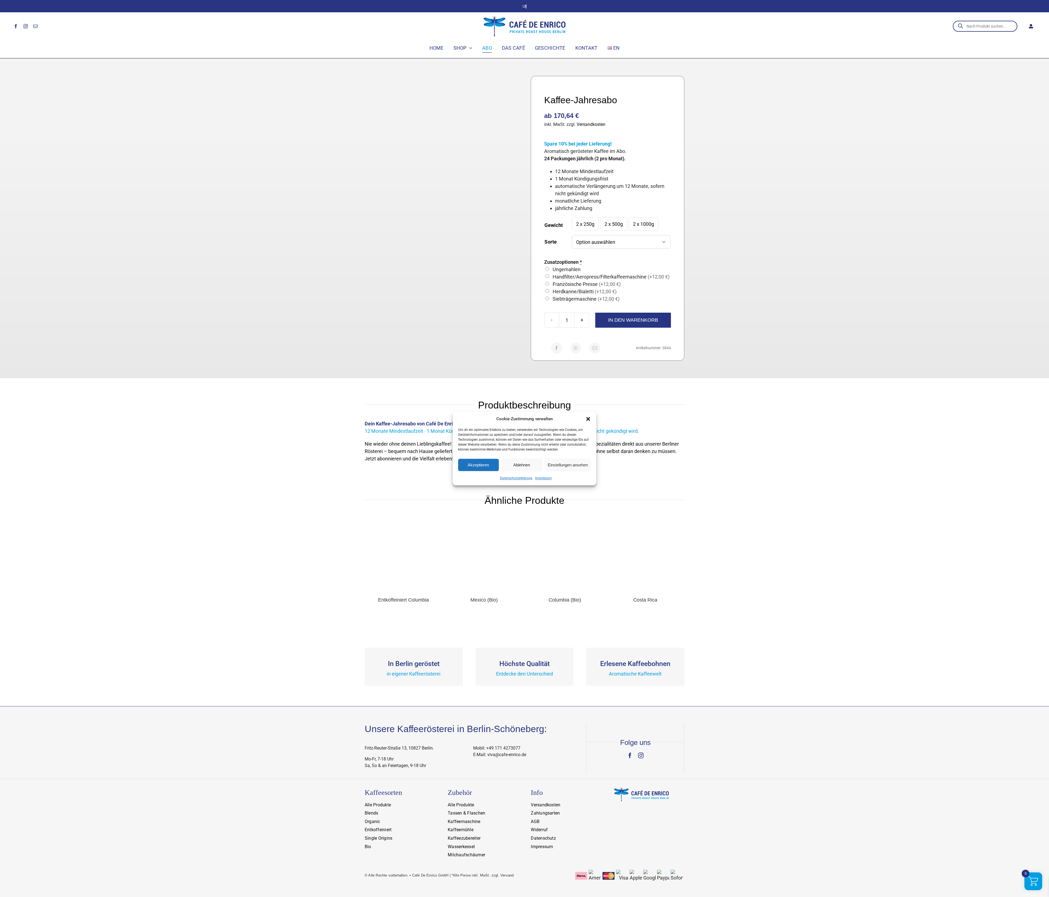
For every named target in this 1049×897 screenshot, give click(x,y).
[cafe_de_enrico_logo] (524, 18)
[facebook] (16, 26)
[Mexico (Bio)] (484, 517)
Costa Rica (645, 600)
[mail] (35, 26)
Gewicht (553, 225)
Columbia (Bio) (565, 600)
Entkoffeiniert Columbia (403, 600)
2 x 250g (585, 224)
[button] (588, 419)
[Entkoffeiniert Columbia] (404, 517)
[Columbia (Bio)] (565, 517)
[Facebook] (557, 348)
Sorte (550, 242)
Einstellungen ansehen (568, 465)
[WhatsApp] (575, 348)
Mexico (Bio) (484, 600)
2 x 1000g (643, 224)
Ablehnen (521, 465)
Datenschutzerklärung (516, 478)
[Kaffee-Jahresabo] (441, 152)
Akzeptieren (478, 465)
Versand (507, 875)
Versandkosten (591, 124)
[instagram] (25, 26)
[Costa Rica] (645, 517)
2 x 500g (614, 224)
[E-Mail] (595, 348)
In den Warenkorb (633, 320)
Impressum (543, 478)
